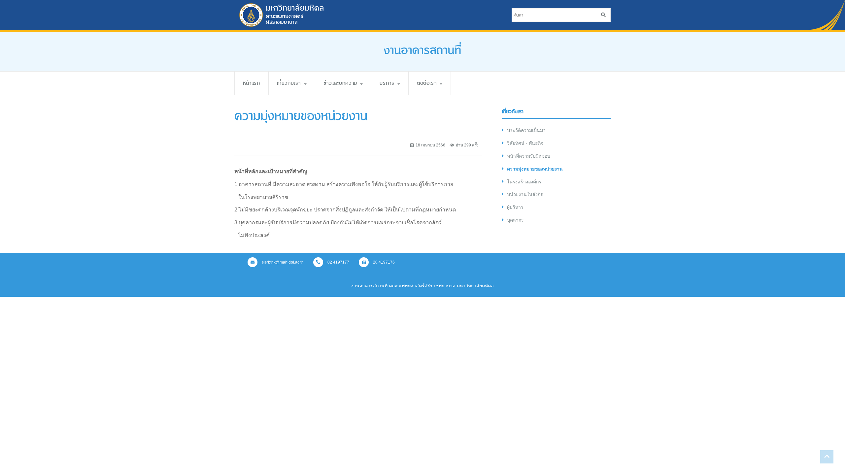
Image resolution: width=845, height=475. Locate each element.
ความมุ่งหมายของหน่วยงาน (535, 169)
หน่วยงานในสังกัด (525, 194)
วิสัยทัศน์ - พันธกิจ (525, 143)
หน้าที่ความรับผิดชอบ (528, 156)
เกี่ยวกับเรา (290, 83)
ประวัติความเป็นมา (526, 130)
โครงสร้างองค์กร (524, 181)
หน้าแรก (251, 83)
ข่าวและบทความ (341, 83)
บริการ (388, 83)
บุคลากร (515, 220)
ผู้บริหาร (515, 207)
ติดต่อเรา (428, 83)
